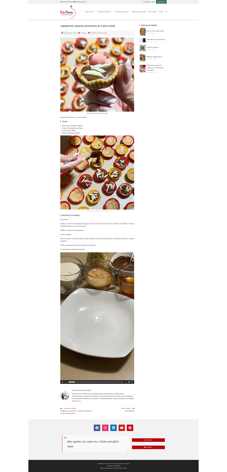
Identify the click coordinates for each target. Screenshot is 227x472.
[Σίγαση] (129, 382)
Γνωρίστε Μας (147, 1)
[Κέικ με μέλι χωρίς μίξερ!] (143, 31)
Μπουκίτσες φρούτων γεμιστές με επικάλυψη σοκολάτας (155, 67)
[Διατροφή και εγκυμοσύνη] (143, 40)
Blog (153, 1)
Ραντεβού (160, 1)
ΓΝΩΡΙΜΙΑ (149, 440)
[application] (97, 318)
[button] (97, 318)
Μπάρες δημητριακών (154, 57)
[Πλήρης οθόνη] (132, 382)
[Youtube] (122, 428)
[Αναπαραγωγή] (62, 382)
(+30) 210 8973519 (67, 1)
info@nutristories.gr (80, 1)
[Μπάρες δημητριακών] (143, 57)
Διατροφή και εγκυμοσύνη (156, 39)
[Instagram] (105, 428)
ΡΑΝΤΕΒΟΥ (149, 447)
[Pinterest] (130, 428)
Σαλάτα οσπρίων (153, 47)
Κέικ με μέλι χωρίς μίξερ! (155, 31)
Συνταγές (83, 33)
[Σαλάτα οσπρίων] (143, 48)
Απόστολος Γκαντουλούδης (99, 33)
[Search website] (166, 12)
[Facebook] (97, 428)
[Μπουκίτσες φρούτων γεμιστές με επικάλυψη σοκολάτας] (143, 68)
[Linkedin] (113, 428)
